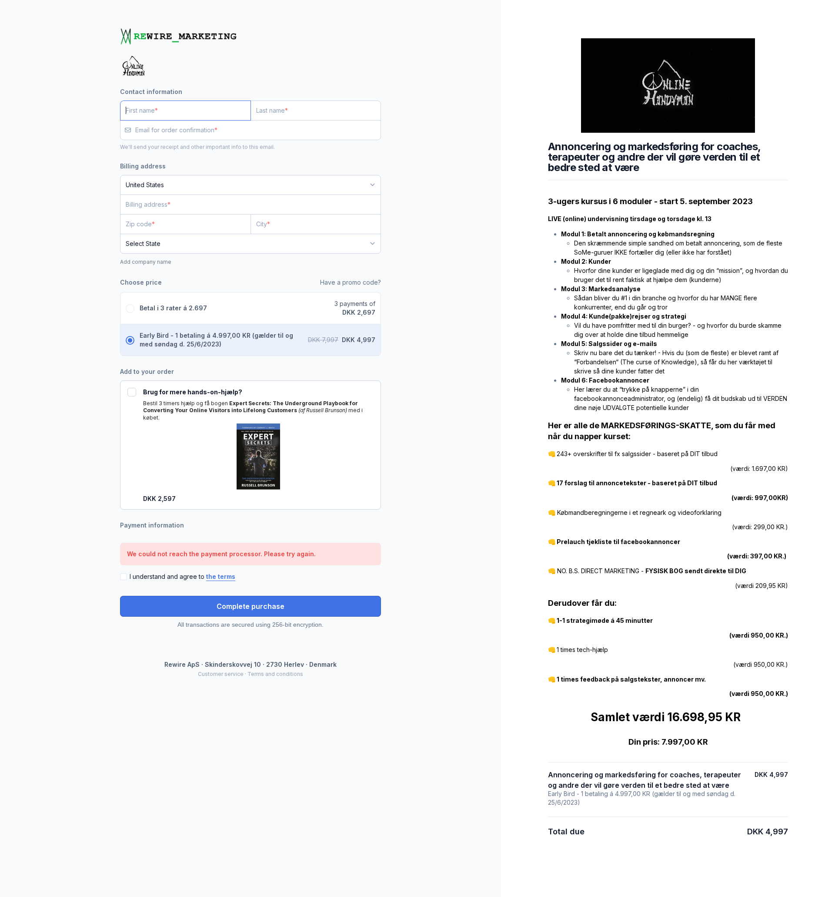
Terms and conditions (275, 674)
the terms (220, 576)
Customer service (221, 674)
